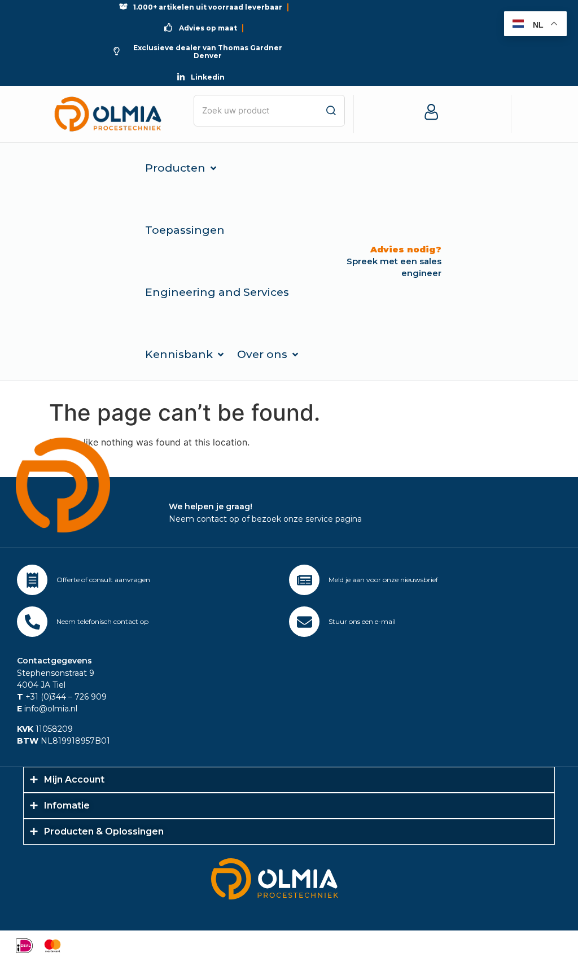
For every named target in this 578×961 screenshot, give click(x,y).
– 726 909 (86, 697)
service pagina (333, 519)
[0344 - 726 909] (32, 621)
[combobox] (269, 110)
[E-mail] (304, 621)
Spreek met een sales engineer (394, 261)
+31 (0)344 (41, 697)
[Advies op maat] (32, 580)
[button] (181, 168)
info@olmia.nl (47, 709)
